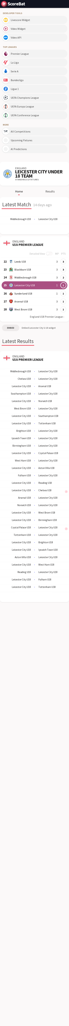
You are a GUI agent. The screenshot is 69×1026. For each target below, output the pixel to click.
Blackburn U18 (22, 269)
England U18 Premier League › (47, 316)
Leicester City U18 (24, 285)
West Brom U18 (23, 309)
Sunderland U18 (23, 293)
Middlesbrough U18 (25, 277)
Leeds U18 (20, 261)
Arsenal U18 (21, 301)
